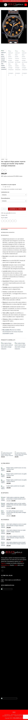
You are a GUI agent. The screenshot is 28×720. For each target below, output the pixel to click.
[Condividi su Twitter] (7, 221)
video (16, 565)
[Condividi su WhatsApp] (2, 221)
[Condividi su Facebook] (5, 221)
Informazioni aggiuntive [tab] (7, 232)
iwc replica (5, 217)
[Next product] (2, 170)
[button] (2, 4)
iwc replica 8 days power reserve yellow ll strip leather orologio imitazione (7, 454)
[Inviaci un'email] (2, 570)
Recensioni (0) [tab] (5, 235)
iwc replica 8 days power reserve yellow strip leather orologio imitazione (21, 454)
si (7, 186)
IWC (6, 159)
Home (2, 159)
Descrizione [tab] (4, 229)
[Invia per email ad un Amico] (10, 221)
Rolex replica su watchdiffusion (13, 580)
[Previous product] (5, 170)
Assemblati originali (7, 715)
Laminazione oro (18, 715)
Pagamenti (7, 714)
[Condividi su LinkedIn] (15, 221)
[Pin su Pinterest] (13, 221)
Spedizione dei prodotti (17, 714)
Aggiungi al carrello (16, 209)
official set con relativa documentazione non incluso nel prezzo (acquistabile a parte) (13, 331)
